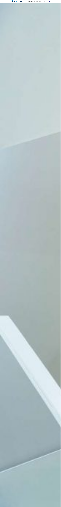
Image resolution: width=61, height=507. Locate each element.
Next (60, 255)
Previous (1, 255)
